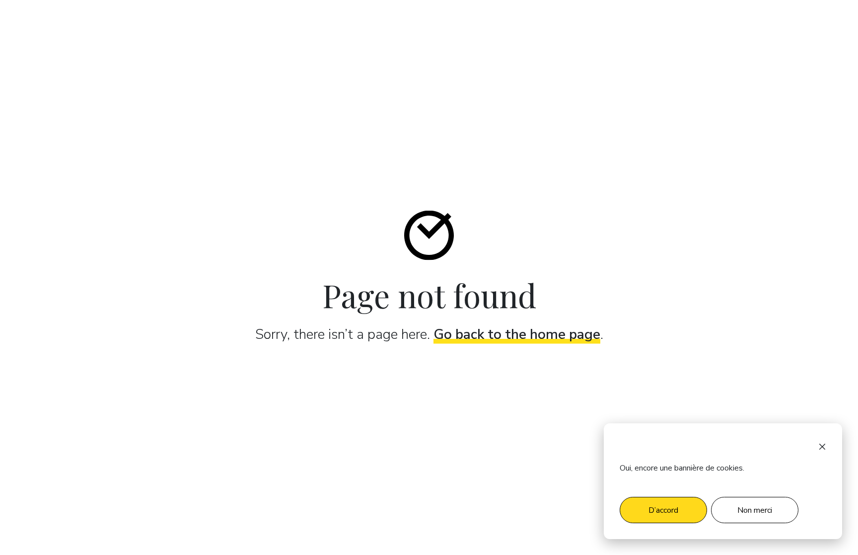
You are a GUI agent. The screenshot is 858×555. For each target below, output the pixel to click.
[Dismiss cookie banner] (822, 446)
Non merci (754, 510)
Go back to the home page (516, 334)
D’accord (663, 510)
